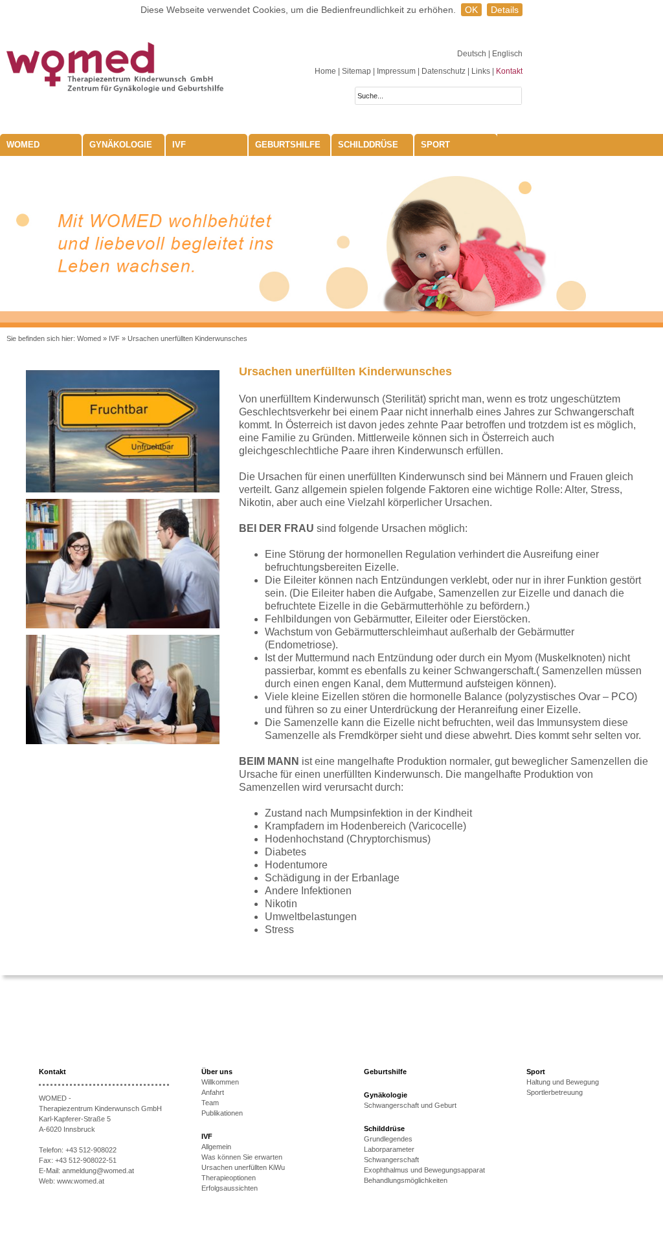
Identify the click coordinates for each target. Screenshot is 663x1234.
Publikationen (222, 1113)
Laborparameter (389, 1149)
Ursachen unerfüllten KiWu (243, 1167)
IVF (179, 144)
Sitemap (356, 71)
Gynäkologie (120, 144)
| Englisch (505, 53)
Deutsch (472, 53)
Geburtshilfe (287, 144)
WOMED (22, 144)
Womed (89, 338)
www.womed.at (80, 1181)
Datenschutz (443, 71)
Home (325, 71)
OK (471, 10)
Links (480, 71)
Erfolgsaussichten (229, 1188)
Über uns (216, 1071)
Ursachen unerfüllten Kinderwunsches (187, 338)
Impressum (396, 71)
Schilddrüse (368, 144)
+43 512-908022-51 (86, 1160)
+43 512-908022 (91, 1150)
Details (505, 10)
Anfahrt (212, 1092)
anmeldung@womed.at (98, 1170)
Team (210, 1103)
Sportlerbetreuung (554, 1092)
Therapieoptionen (228, 1178)
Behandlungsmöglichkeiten (405, 1180)
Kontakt (509, 71)
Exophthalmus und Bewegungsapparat (424, 1170)
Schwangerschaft (391, 1159)
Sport (435, 144)
